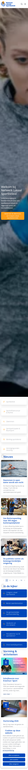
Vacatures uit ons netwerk (14, 624)
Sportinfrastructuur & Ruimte (14, 412)
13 (21, 580)
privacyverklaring (8, 750)
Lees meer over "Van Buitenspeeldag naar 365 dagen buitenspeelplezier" (14, 517)
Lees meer (6, 694)
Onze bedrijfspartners (14, 645)
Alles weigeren (14, 764)
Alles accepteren (14, 755)
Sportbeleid (14, 402)
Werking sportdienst (14, 439)
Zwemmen (14, 421)
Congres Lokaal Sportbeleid (14, 593)
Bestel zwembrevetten (14, 603)
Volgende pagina (24, 580)
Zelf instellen (14, 760)
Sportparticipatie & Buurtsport (14, 430)
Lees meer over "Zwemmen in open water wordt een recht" (14, 477)
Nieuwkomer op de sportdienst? (14, 635)
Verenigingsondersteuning (14, 449)
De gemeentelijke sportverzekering (14, 613)
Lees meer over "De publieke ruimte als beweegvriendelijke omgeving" (14, 557)
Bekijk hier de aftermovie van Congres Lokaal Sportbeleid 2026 (13, 216)
